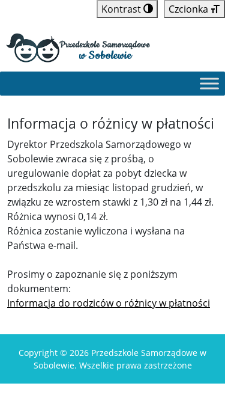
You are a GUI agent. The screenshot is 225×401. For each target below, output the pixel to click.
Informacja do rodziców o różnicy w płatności (108, 303)
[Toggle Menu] (209, 84)
